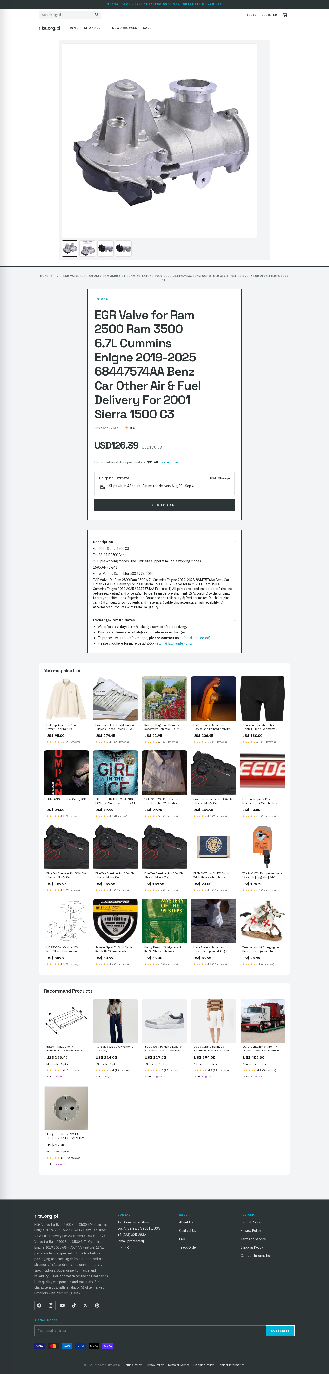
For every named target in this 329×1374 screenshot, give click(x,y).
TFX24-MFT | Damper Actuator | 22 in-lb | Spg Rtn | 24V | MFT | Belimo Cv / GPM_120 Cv (262, 875)
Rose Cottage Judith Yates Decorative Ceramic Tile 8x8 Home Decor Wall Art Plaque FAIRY (162, 727)
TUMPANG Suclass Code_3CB (66, 799)
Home (73, 28)
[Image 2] (87, 248)
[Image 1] (70, 248)
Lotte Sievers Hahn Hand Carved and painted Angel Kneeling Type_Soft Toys (210, 949)
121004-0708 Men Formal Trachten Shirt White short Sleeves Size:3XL (161, 801)
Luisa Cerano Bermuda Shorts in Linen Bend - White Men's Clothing (212, 1049)
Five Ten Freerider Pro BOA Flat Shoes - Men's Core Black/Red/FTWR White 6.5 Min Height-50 (213, 801)
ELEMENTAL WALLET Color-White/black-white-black (211, 875)
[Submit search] (96, 15)
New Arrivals (124, 28)
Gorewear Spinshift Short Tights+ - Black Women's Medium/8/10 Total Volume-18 (260, 727)
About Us (186, 1222)
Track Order (188, 1247)
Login (252, 15)
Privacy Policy (251, 1230)
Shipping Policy (252, 1247)
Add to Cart (164, 505)
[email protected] (197, 638)
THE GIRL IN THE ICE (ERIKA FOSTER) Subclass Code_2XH (115, 801)
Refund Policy (251, 1222)
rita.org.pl (49, 28)
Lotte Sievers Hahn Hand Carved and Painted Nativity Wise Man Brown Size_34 (211, 727)
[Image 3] (105, 248)
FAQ (182, 1239)
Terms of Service (253, 1239)
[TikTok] (74, 1305)
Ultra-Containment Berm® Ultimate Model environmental (262, 1048)
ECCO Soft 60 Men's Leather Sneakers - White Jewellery (163, 1048)
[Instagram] (51, 1305)
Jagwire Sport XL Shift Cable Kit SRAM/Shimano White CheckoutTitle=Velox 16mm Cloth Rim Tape (113, 949)
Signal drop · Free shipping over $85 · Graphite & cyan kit (164, 4)
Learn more (168, 462)
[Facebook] (39, 1305)
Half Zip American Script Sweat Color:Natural (62, 727)
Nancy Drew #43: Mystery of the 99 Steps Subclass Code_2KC (162, 949)
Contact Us (187, 1230)
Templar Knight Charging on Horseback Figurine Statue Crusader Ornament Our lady (261, 949)
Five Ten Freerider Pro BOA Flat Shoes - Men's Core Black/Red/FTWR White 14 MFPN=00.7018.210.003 (115, 875)
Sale (147, 28)
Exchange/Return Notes (114, 620)
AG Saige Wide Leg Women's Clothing (115, 1048)
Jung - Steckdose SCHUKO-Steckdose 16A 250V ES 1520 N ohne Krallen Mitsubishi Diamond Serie (66, 1136)
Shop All (92, 28)
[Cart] (285, 15)
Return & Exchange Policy (174, 643)
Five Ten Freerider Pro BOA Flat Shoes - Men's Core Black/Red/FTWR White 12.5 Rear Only (66, 875)
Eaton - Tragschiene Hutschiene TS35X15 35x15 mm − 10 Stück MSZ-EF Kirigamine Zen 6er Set (64, 1049)
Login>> (60, 1076)
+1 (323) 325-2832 (132, 1235)
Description (103, 541)
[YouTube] (62, 1305)
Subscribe (280, 1331)
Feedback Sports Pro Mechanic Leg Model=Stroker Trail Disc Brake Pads (261, 801)
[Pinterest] (97, 1305)
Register (269, 15)
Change (224, 478)
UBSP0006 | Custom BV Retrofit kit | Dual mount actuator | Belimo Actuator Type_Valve (63, 949)
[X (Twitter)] (85, 1305)
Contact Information (256, 1256)
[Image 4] (123, 248)
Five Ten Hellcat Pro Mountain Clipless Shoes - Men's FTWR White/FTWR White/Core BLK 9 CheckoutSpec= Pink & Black (115, 727)
